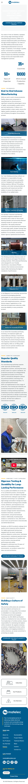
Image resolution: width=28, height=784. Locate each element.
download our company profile (14, 23)
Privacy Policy (14, 776)
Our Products (17, 692)
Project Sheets (18, 737)
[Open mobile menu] (2, 2)
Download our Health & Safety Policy (14, 639)
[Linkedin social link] (4, 762)
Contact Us (17, 749)
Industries (19, 683)
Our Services (18, 701)
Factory (5, 746)
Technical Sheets (19, 740)
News (15, 743)
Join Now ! (6, 772)
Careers (16, 746)
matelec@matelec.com (9, 758)
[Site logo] (14, 2)
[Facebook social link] (12, 762)
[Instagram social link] (16, 762)
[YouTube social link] (8, 762)
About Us (5, 735)
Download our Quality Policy (13, 556)
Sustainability (18, 735)
